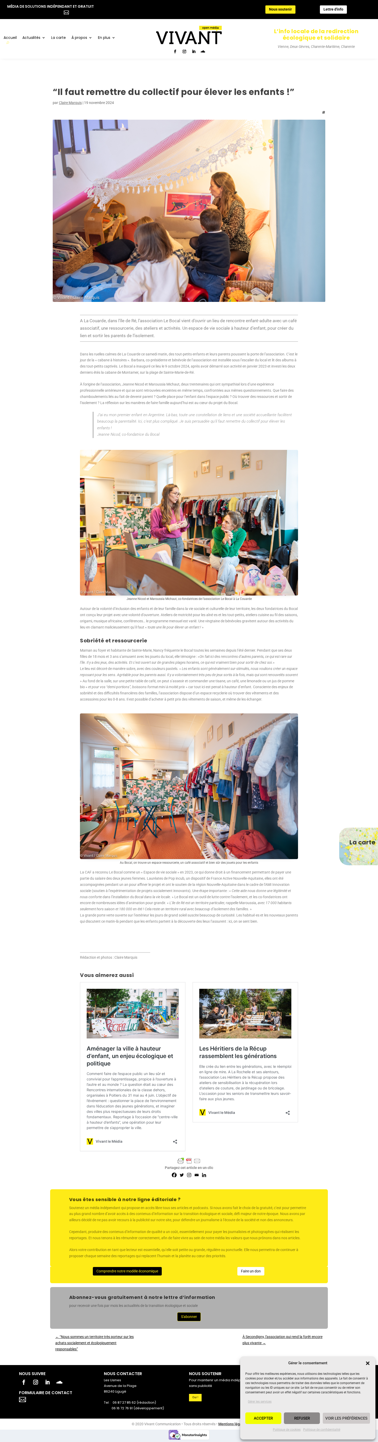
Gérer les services (260, 1401)
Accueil (10, 38)
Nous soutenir (280, 9)
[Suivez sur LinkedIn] (193, 51)
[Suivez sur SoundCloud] (202, 51)
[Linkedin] (204, 1175)
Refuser (302, 1418)
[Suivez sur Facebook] (175, 51)
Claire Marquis (70, 103)
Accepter (263, 1418)
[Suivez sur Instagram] (184, 51)
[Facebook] (174, 1175)
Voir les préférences (346, 1418)
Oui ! (195, 1397)
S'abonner (189, 1317)
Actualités (31, 38)
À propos (79, 38)
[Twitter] (181, 1175)
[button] (367, 1363)
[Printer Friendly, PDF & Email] (189, 1161)
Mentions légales (232, 1424)
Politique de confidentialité (321, 1429)
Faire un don (251, 1271)
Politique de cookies (287, 1429)
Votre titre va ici (51, 1399)
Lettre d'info (333, 9)
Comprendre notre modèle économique (127, 1271)
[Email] (196, 1175)
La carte (58, 38)
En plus (104, 38)
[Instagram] (189, 1175)
